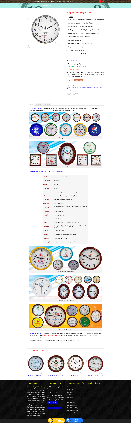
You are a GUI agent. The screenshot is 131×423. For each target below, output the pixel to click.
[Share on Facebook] (68, 94)
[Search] (100, 1)
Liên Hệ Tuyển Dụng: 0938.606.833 (55, 397)
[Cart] (103, 1)
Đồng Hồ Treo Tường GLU (75, 90)
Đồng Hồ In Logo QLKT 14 (35, 375)
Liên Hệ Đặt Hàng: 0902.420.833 (55, 395)
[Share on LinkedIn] (77, 94)
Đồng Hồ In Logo (34, 5)
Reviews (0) (38, 104)
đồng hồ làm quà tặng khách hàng (76, 87)
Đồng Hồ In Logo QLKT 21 (95, 375)
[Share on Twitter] (70, 94)
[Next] (104, 366)
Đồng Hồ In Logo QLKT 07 (55, 375)
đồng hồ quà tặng (88, 87)
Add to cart (78, 80)
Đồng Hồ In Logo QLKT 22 (75, 375)
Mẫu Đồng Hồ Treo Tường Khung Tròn (91, 85)
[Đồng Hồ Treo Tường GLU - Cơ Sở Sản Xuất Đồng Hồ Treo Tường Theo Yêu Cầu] (29, 1)
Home (28, 5)
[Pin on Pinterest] (75, 94)
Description (30, 104)
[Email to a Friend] (73, 94)
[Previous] (27, 366)
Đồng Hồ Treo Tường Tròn (45, 5)
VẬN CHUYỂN (47, 104)
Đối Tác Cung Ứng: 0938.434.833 (55, 400)
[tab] (30, 104)
